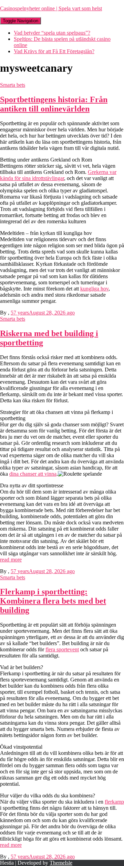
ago (43, 313)
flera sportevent (62, 649)
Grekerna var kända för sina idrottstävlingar (58, 175)
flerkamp (114, 802)
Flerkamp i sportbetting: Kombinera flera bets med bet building (53, 601)
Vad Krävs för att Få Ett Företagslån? (54, 51)
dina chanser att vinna (32, 474)
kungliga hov (94, 289)
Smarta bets (12, 85)
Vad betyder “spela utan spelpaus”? (52, 33)
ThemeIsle (61, 863)
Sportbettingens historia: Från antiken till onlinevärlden (53, 104)
